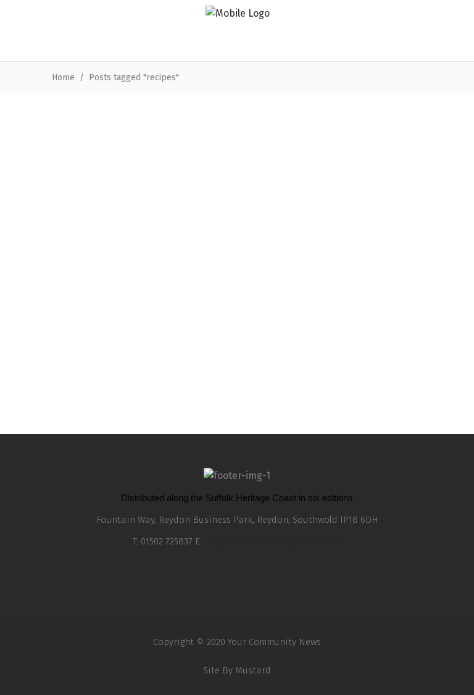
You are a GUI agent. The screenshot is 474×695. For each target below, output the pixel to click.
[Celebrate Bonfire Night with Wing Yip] (350, 187)
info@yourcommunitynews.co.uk (273, 541)
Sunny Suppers (83, 282)
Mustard (253, 670)
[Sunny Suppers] (123, 187)
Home (63, 77)
